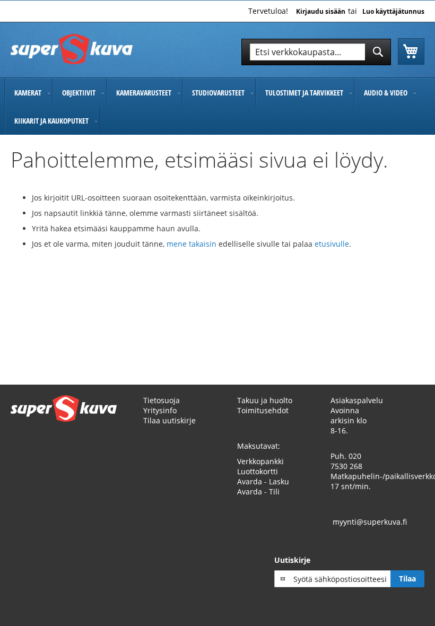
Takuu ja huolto (264, 400)
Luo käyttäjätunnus (393, 11)
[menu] (217, 107)
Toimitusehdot (263, 410)
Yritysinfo (160, 410)
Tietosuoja (161, 400)
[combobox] (316, 52)
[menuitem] (28, 93)
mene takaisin (193, 244)
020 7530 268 (346, 461)
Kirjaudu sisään (320, 11)
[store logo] (72, 49)
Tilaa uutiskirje (169, 420)
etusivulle (332, 244)
